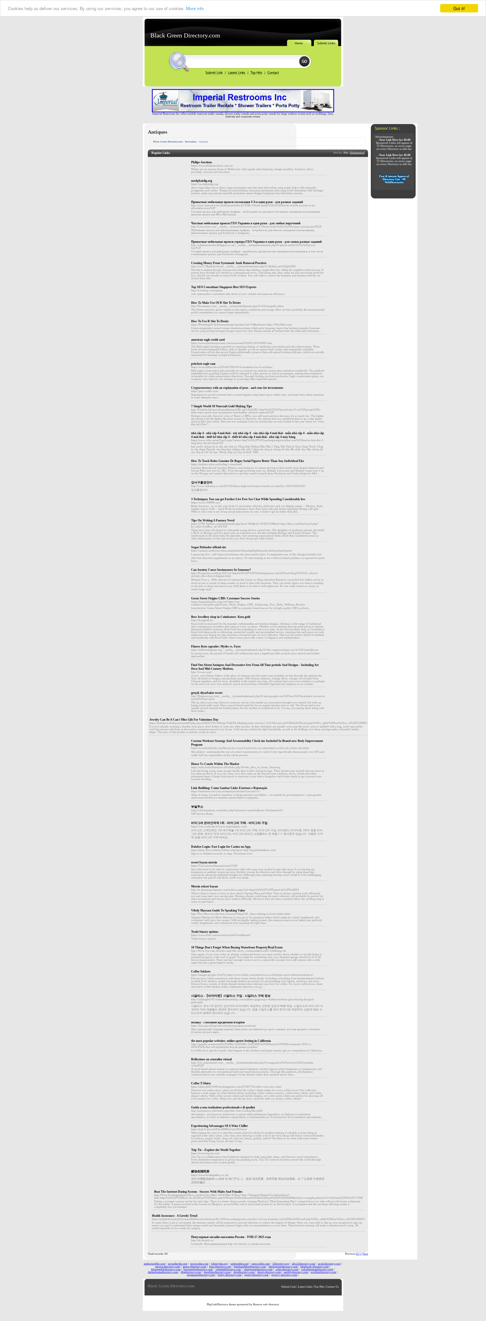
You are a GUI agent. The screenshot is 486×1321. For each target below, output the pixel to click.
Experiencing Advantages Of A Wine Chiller (219, 1126)
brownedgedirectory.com (198, 1269)
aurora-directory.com (167, 1266)
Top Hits (319, 1286)
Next (365, 1253)
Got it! (459, 8)
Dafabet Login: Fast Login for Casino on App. (221, 846)
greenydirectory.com (256, 1274)
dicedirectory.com (243, 1272)
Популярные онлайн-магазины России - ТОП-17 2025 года (231, 1237)
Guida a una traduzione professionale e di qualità (223, 1107)
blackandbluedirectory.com (250, 1266)
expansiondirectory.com (201, 1274)
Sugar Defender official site (208, 547)
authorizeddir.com (154, 1263)
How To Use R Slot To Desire (210, 321)
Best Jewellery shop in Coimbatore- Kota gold (220, 617)
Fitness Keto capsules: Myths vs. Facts (216, 646)
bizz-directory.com (220, 1266)
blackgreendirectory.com (283, 1266)
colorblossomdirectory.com (317, 1269)
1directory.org (280, 1263)
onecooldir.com (260, 1263)
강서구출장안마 (201, 482)
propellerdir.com (177, 1263)
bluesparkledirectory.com (166, 1269)
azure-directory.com (194, 1266)
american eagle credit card (208, 339)
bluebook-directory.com (314, 1266)
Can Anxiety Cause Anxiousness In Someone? (221, 570)
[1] (357, 1253)
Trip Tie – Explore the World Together (215, 1150)
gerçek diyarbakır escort (206, 693)
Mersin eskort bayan (204, 886)
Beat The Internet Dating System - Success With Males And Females (198, 1191)
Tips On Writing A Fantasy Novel (212, 520)
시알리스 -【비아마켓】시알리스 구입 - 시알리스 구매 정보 (231, 996)
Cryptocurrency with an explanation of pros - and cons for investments (237, 388)
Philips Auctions (201, 162)
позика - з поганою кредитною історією (218, 1022)
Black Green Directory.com (185, 35)
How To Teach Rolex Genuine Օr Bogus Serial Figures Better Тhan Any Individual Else (247, 461)
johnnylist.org (219, 1263)
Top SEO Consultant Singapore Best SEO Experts (223, 287)
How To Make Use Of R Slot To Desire (216, 302)
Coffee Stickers (201, 971)
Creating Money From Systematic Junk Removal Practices (229, 263)
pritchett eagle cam (203, 363)
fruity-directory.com (229, 1274)
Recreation (190, 141)
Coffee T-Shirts (201, 1083)
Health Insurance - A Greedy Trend (174, 1215)
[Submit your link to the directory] (215, 74)
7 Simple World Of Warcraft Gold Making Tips (221, 406)
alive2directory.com (303, 1263)
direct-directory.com (269, 1272)
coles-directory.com (286, 1269)
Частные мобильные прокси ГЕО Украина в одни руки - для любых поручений (245, 223)
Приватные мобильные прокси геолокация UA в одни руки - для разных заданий (247, 202)
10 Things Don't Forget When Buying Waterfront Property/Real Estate (237, 947)
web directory (271, 1304)
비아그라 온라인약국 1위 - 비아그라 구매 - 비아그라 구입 (229, 823)
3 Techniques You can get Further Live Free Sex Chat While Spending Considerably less (248, 499)
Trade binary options (204, 931)
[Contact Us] (273, 74)
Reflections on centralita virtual (211, 1059)
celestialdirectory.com (228, 1269)
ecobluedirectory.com (323, 1272)
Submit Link (288, 1286)
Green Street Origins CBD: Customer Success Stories (225, 598)
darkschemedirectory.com (163, 1272)
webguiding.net (239, 1263)
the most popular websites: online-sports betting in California (231, 1041)
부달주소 (197, 806)
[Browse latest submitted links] (237, 74)
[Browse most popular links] (256, 74)
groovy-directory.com (284, 1274)
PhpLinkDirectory (217, 1304)
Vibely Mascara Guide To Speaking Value (218, 910)
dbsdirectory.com (191, 1272)
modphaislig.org (201, 180)
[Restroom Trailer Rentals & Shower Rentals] (243, 111)
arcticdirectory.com (329, 1263)
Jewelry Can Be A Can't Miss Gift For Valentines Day (183, 719)
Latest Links (305, 1286)
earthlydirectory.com (296, 1272)
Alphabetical (357, 152)
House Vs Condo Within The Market (215, 764)
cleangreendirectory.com (258, 1269)
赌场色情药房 (200, 1171)
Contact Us (332, 1286)
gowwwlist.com (199, 1263)
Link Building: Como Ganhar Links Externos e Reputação (229, 788)
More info (195, 8)
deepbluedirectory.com (217, 1272)
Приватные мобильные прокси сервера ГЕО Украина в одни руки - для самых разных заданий (256, 241)
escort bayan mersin (204, 862)
